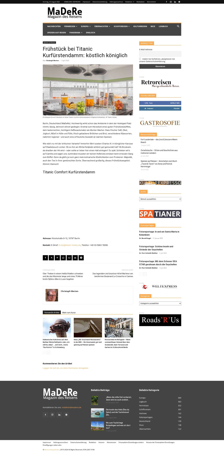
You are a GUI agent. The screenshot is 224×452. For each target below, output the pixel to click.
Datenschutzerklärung (100, 2)
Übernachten (101, 26)
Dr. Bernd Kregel (145, 238)
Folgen (176, 108)
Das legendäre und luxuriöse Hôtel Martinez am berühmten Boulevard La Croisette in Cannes (113, 275)
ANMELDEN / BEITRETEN (72, 2)
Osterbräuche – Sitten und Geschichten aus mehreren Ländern (159, 151)
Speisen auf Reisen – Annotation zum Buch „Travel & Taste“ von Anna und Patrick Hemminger (159, 164)
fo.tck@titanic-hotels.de (70, 245)
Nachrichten (54, 26)
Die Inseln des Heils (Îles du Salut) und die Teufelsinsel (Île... (117, 412)
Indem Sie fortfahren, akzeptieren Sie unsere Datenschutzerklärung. (157, 60)
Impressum (86, 2)
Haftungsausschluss (116, 2)
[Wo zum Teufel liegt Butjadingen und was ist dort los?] (97, 426)
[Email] (69, 257)
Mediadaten (140, 2)
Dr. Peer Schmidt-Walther (148, 253)
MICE (153, 26)
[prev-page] (44, 352)
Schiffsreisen (121, 26)
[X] (51, 257)
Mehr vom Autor (69, 313)
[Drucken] (75, 257)
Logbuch (163, 26)
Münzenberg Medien (52, 449)
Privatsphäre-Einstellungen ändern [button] (131, 442)
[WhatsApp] (63, 257)
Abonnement (151, 2)
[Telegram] (179, 2)
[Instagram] (171, 2)
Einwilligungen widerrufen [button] (52, 445)
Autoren (101, 442)
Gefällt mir (174, 103)
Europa (85, 26)
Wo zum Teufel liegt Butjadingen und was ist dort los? (118, 425)
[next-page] (48, 352)
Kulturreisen (140, 26)
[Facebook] (166, 2)
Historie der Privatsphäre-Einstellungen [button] (160, 442)
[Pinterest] (57, 257)
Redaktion (128, 2)
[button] (178, 26)
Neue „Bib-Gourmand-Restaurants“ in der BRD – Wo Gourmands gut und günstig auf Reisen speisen (88, 342)
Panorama (74, 32)
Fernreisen (69, 26)
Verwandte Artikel (51, 313)
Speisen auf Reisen (56, 32)
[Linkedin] (175, 2)
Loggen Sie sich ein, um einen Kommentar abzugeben (65, 368)
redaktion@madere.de (71, 407)
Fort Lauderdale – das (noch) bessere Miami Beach (159, 140)
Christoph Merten (52, 60)
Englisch (90, 32)
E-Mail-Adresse (145, 49)
